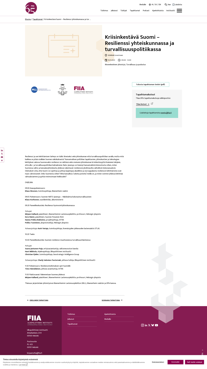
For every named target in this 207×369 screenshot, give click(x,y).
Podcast (146, 10)
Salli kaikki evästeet (194, 362)
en (160, 4)
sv (156, 4)
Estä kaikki (175, 362)
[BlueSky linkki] (152, 325)
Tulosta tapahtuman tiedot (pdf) (150, 84)
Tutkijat (124, 10)
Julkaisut (114, 10)
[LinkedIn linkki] (146, 325)
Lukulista (178, 4)
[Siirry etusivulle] (36, 8)
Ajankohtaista (158, 10)
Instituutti (170, 10)
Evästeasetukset (158, 362)
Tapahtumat (135, 10)
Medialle (142, 4)
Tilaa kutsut (141, 104)
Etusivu (28, 19)
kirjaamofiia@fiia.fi (34, 353)
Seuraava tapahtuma (111, 300)
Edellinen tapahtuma (39, 300)
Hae (169, 4)
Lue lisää (22, 365)
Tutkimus (104, 10)
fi (152, 4)
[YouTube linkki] (156, 325)
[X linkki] (149, 325)
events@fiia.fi (166, 112)
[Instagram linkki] (142, 325)
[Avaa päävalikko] (179, 11)
